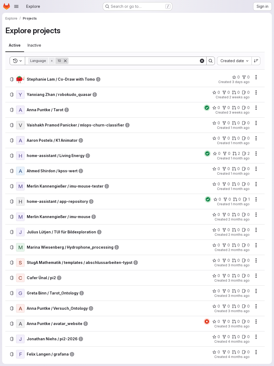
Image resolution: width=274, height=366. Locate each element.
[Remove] (65, 61)
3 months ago (239, 265)
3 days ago (241, 82)
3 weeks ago (239, 112)
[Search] (210, 61)
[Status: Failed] (207, 321)
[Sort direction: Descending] (256, 61)
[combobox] (234, 61)
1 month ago (240, 128)
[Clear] (202, 61)
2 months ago (239, 219)
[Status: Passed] (207, 107)
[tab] (14, 45)
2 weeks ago (239, 97)
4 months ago (239, 341)
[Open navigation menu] (16, 6)
